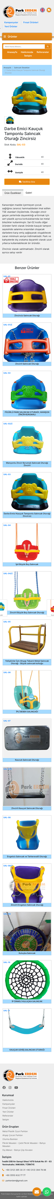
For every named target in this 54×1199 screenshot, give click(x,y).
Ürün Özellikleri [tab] (12, 193)
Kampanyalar (11, 22)
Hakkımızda (27, 52)
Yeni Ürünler (10, 26)
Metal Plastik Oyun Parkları (15, 1131)
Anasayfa (12, 52)
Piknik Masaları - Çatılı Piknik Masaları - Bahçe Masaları (24, 1144)
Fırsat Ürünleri (30, 22)
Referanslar (43, 52)
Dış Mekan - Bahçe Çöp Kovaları (17, 1150)
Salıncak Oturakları (22, 67)
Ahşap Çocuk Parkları (12, 1135)
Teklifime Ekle (28, 182)
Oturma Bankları (10, 1139)
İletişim (28, 55)
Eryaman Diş (33, 1196)
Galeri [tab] (29, 192)
